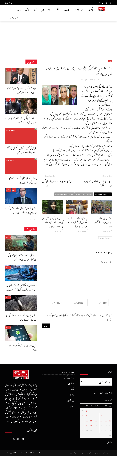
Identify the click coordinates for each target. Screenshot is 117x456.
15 (87, 420)
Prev (108, 237)
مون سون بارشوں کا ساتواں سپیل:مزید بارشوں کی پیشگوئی (98, 183)
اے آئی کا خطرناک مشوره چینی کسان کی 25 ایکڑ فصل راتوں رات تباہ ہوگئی (21, 257)
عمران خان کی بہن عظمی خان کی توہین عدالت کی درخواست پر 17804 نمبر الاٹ (52, 222)
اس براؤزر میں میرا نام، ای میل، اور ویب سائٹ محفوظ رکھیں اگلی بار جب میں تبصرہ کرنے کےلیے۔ (79, 317)
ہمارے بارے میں (87, 453)
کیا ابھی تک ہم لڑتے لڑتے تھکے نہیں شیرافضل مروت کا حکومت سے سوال (78, 222)
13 (96, 420)
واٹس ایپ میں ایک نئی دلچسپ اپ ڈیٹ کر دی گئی (21, 347)
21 (91, 425)
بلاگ (27, 9)
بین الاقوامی (78, 9)
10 (110, 420)
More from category (64, 194)
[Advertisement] (58, 38)
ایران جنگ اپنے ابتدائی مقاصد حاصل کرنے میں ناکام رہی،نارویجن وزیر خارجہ (21, 210)
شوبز (35, 9)
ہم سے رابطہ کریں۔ (75, 453)
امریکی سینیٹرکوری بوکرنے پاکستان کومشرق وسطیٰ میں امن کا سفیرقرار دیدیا (22, 90)
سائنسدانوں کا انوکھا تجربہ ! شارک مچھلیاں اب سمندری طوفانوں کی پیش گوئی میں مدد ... (21, 287)
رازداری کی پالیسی (101, 453)
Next (102, 237)
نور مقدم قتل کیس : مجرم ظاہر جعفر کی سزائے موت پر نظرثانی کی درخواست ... (21, 120)
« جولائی (109, 441)
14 (91, 420)
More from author (84, 194)
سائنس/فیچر (46, 9)
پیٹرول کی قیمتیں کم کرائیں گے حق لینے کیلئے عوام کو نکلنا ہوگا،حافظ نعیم (22, 150)
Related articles (103, 194)
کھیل (57, 9)
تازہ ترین (14, 17)
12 (101, 420)
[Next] (30, 219)
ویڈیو (19, 9)
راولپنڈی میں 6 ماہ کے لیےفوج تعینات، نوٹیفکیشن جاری (103, 222)
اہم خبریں (14, 69)
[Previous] (34, 219)
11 (106, 420)
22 (87, 425)
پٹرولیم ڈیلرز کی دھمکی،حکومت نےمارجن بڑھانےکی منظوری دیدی (23, 180)
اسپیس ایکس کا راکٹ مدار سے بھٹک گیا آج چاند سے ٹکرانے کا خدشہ (21, 317)
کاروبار (66, 9)
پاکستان (90, 9)
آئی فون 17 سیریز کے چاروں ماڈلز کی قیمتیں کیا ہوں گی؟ (57, 183)
